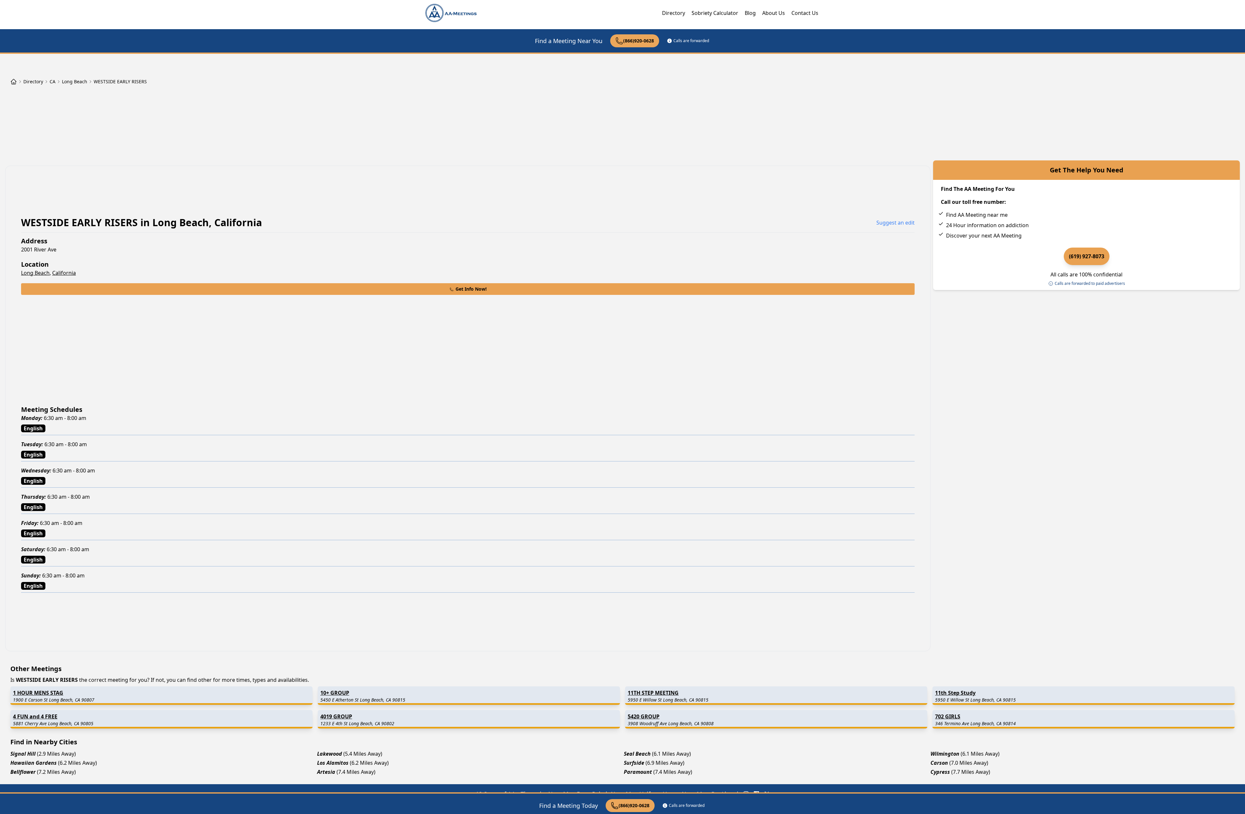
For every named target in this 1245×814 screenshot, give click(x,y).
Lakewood (329, 753)
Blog (750, 13)
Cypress (940, 771)
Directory (673, 13)
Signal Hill (23, 753)
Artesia (326, 771)
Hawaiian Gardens (33, 762)
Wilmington (945, 753)
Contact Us (804, 13)
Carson (939, 762)
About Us (773, 13)
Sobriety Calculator (715, 13)
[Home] (13, 81)
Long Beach (35, 272)
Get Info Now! (471, 289)
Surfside (634, 762)
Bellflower (23, 771)
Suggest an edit (895, 222)
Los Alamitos (333, 762)
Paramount (638, 771)
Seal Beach (637, 753)
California (64, 272)
